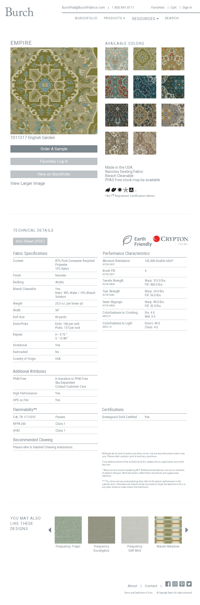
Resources (143, 19)
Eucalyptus (101, 550)
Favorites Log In (54, 161)
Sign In (187, 7)
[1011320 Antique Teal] (144, 86)
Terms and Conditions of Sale (138, 592)
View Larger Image (27, 183)
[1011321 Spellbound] (172, 86)
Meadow (173, 546)
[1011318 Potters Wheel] (172, 58)
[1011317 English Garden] (144, 58)
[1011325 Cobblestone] (116, 143)
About (132, 586)
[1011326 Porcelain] (144, 143)
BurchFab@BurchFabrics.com (83, 7)
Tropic (76, 546)
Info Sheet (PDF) (30, 241)
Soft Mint (134, 550)
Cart (174, 7)
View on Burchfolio (54, 174)
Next (187, 531)
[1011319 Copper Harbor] (116, 86)
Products (113, 18)
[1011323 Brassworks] (144, 115)
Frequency (63, 546)
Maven (161, 546)
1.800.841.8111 (123, 7)
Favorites (158, 7)
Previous (49, 531)
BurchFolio (86, 18)
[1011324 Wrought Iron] (172, 115)
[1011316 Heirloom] (116, 58)
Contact (151, 586)
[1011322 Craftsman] (116, 115)
